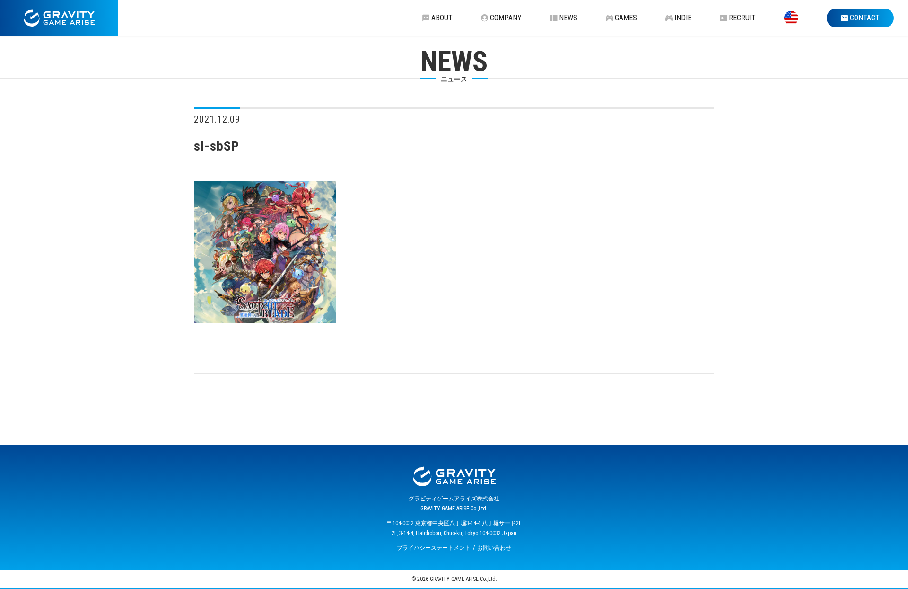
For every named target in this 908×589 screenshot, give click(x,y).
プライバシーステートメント (434, 547)
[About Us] (791, 18)
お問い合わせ (494, 547)
